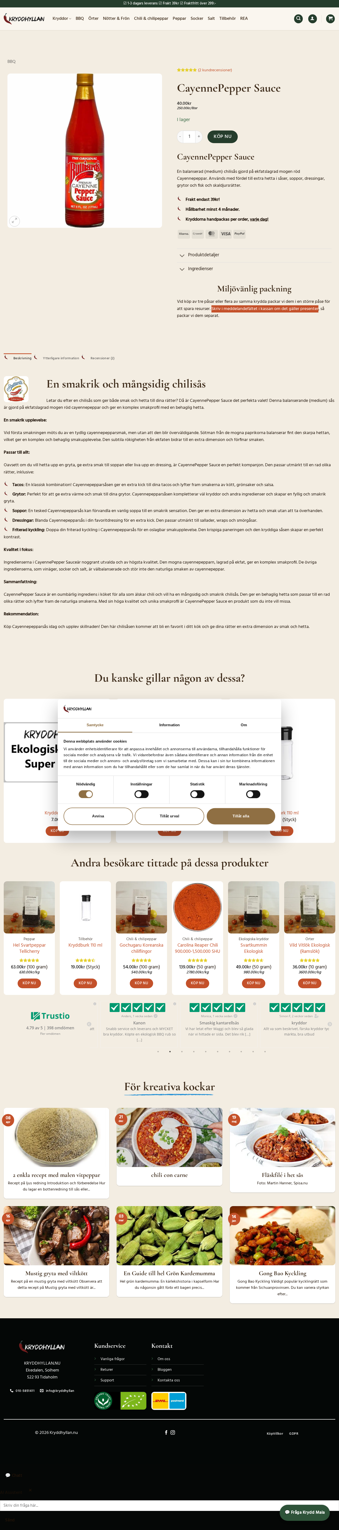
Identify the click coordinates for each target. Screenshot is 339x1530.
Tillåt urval (169, 816)
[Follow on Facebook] (166, 1432)
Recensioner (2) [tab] (102, 358)
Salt (211, 18)
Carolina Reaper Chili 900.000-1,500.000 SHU (197, 948)
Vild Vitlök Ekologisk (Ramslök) (309, 948)
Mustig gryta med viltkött (56, 1273)
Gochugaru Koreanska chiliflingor (141, 948)
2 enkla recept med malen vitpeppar (56, 1175)
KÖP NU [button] (57, 831)
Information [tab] (169, 725)
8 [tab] (242, 1051)
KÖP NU (223, 137)
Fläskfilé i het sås (282, 1175)
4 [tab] (194, 1051)
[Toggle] (182, 256)
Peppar (179, 18)
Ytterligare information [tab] (61, 358)
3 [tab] (182, 1051)
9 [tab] (254, 1051)
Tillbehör (227, 18)
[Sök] (298, 18)
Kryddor (60, 18)
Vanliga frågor (113, 1359)
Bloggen (165, 1370)
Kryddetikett (57, 813)
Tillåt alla (241, 816)
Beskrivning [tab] (22, 358)
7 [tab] (230, 1051)
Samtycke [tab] (95, 725)
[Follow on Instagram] (172, 1432)
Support (107, 1380)
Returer (107, 1370)
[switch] (142, 794)
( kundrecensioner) (215, 70)
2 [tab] (170, 1051)
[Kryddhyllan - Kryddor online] (24, 18)
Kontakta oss (169, 1380)
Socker (197, 18)
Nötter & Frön (116, 18)
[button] (312, 18)
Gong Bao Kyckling (282, 1273)
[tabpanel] (130, 1024)
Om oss (164, 1359)
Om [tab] (244, 725)
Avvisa (98, 816)
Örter (93, 18)
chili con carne (169, 1175)
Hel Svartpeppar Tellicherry (29, 948)
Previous (89, 1024)
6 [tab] (218, 1051)
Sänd (10, 1520)
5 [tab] (206, 1051)
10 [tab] (266, 1051)
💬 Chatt (13, 1475)
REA (244, 18)
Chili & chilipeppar (151, 18)
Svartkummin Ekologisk (253, 948)
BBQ (80, 18)
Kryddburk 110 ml (282, 813)
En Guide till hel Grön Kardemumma (169, 1273)
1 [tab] (159, 1051)
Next (330, 1024)
